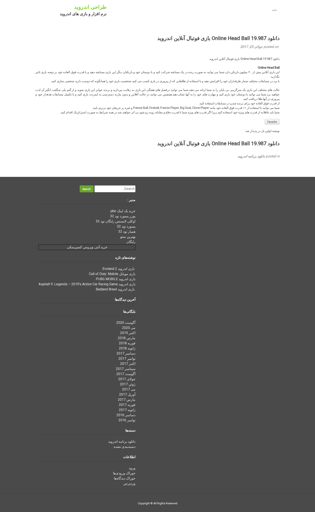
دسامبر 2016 (126, 415)
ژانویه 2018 (127, 348)
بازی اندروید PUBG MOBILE (115, 279)
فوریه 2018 (127, 343)
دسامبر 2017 (126, 353)
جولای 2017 (126, 379)
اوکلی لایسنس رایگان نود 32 (115, 221)
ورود (132, 468)
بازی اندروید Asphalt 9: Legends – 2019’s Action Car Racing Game (87, 284)
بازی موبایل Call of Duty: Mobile (112, 274)
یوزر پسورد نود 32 (122, 216)
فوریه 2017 (127, 405)
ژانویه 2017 (127, 410)
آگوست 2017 (125, 374)
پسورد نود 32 (126, 226)
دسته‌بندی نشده (124, 447)
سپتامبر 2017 (125, 369)
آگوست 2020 (125, 323)
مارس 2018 (126, 338)
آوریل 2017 (127, 394)
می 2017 (128, 389)
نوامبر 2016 (126, 420)
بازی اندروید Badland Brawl (115, 289)
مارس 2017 (126, 400)
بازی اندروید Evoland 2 (118, 269)
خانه (274, 10)
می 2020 (128, 328)
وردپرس (129, 483)
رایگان (130, 242)
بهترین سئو (127, 237)
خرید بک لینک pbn (123, 211)
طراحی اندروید (90, 7)
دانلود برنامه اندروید (251, 156)
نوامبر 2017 (126, 359)
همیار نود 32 (126, 231)
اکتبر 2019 (127, 333)
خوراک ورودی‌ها (124, 473)
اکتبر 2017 (127, 364)
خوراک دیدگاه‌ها (124, 478)
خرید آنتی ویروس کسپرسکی (87, 247)
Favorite (272, 121)
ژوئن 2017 (127, 384)
